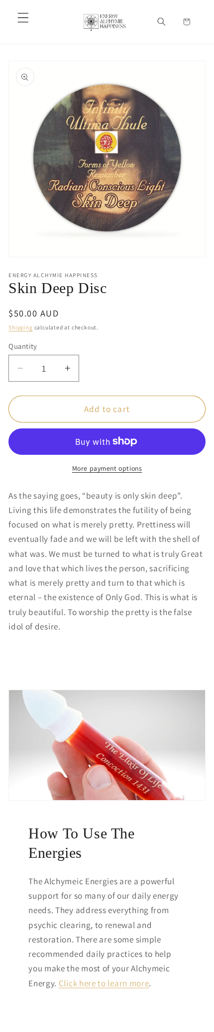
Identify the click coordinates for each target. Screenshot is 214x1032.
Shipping (20, 327)
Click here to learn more (104, 983)
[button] (23, 17)
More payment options (107, 468)
